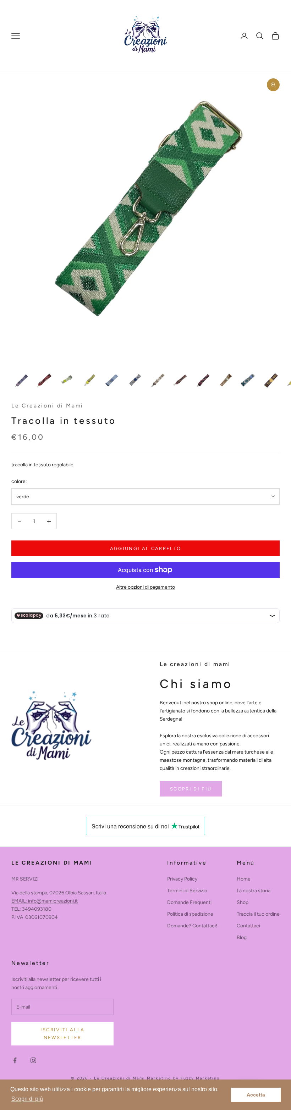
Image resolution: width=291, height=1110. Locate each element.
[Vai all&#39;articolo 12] (271, 380)
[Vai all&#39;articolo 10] (226, 380)
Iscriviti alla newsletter (62, 1033)
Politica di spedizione (190, 914)
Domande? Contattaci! (192, 926)
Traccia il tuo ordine (258, 914)
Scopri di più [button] (27, 1099)
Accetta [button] (256, 1095)
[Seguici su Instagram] (33, 1060)
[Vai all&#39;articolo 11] (248, 380)
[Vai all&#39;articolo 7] (158, 380)
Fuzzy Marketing (200, 1078)
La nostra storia (253, 891)
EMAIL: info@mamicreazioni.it (44, 901)
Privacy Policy (182, 879)
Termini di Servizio (187, 891)
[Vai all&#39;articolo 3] (67, 380)
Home (244, 879)
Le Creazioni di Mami (47, 405)
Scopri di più (191, 789)
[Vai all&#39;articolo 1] (21, 380)
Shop (242, 902)
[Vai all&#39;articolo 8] (180, 380)
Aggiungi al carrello (145, 548)
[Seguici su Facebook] (14, 1060)
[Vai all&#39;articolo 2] (44, 380)
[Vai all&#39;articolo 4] (89, 380)
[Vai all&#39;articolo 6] (135, 380)
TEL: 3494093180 (31, 909)
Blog (242, 937)
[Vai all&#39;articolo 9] (203, 380)
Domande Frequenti (189, 902)
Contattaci (248, 926)
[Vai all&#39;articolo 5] (112, 380)
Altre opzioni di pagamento (145, 587)
